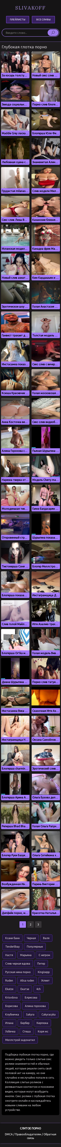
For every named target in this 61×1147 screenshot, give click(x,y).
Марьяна (26, 955)
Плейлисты (17, 19)
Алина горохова (35, 1005)
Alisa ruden (27, 980)
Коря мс (43, 1031)
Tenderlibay (12, 946)
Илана (9, 1022)
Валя (46, 938)
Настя (9, 955)
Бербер (25, 1022)
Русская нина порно (18, 972)
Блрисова (31, 997)
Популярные (35, 946)
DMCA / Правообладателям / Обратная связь (30, 1136)
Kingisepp (44, 972)
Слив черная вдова (17, 963)
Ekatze (9, 989)
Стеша (27, 1031)
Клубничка (12, 1014)
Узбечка (10, 1031)
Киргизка (42, 1022)
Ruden (9, 980)
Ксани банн (12, 938)
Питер (41, 963)
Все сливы (43, 19)
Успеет (45, 980)
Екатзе (25, 989)
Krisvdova (11, 997)
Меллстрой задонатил (20, 1039)
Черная (31, 938)
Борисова (11, 1005)
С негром (44, 955)
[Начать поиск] (53, 32)
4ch (38, 989)
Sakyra (30, 1014)
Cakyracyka (49, 1014)
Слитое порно (30, 1128)
